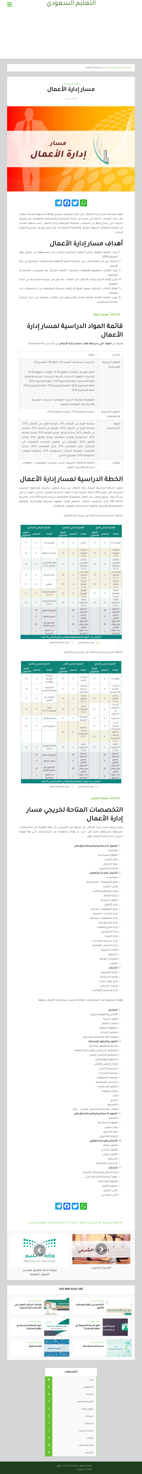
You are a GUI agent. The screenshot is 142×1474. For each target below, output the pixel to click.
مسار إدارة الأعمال (89, 1223)
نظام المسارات (113, 67)
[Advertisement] (71, 34)
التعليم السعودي (71, 4)
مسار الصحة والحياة (93, 1346)
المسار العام (35, 1346)
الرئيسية (127, 67)
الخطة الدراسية (112, 1223)
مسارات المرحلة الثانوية (62, 1223)
